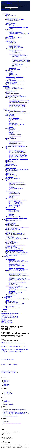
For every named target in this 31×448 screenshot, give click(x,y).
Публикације (9, 177)
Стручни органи (10, 39)
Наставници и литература (15, 134)
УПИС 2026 (3, 319)
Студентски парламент (12, 242)
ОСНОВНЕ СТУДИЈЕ (6, 320)
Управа (8, 29)
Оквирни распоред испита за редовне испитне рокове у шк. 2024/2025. (17, 227)
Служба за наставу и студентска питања (19, 33)
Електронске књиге (14, 189)
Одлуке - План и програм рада (16, 47)
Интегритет (9, 21)
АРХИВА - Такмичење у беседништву (18, 238)
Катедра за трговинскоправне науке (18, 155)
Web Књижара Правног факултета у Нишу (16, 218)
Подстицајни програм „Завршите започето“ (17, 146)
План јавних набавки (11, 301)
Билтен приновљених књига (16, 182)
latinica (7, 9)
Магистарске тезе (10, 171)
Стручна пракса (10, 236)
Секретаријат (9, 30)
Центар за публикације (17, 64)
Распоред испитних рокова (13, 229)
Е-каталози (12, 183)
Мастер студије (10, 115)
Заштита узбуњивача (11, 23)
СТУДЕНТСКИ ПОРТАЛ (7, 315)
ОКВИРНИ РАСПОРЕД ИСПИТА (9, 316)
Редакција (11, 214)
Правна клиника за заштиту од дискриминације (16, 141)
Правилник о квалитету (15, 264)
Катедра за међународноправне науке (18, 159)
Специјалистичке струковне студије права (19, 112)
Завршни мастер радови (15, 125)
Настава (11, 121)
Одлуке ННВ (12, 42)
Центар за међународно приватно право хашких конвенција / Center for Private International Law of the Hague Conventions (21, 61)
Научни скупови (10, 174)
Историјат (8, 24)
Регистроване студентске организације (15, 245)
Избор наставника (7, 402)
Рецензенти (12, 196)
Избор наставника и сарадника (14, 37)
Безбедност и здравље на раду (13, 95)
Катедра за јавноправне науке (16, 151)
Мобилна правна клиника (15, 143)
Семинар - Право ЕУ (11, 175)
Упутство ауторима (14, 192)
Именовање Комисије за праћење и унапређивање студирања (18, 273)
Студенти (5, 219)
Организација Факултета (12, 48)
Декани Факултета (13, 25)
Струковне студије (10, 110)
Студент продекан (10, 241)
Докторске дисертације (15, 136)
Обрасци (11, 120)
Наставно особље (10, 91)
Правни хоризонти (11, 209)
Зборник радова (10, 191)
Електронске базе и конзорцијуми (17, 184)
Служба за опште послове (15, 32)
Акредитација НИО (11, 168)
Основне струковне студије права (17, 111)
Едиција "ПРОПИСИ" (14, 206)
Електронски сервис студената (13, 220)
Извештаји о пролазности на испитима (18, 280)
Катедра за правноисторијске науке (18, 157)
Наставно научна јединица (15, 50)
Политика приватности (12, 18)
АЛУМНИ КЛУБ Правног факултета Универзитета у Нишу (15, 81)
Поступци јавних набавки (12, 302)
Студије (8, 92)
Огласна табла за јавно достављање (15, 84)
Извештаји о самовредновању (16, 266)
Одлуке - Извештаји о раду (15, 46)
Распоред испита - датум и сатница (15, 251)
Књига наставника (11, 161)
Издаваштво (6, 179)
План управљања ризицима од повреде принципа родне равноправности (19, 103)
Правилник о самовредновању (16, 265)
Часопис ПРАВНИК (11, 246)
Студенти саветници (11, 221)
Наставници (9, 160)
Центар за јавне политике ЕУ (19, 57)
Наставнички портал (11, 165)
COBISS (11, 186)
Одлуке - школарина (14, 45)
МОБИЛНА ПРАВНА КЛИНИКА (9, 364)
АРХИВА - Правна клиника (16, 145)
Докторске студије (10, 128)
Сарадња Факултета (11, 71)
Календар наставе (10, 232)
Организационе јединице (12, 93)
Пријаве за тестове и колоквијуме (14, 250)
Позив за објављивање (14, 210)
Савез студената (10, 243)
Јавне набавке (6, 297)
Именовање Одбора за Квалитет (17, 260)
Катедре (14, 51)
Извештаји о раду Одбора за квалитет (18, 269)
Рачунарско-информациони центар (20, 66)
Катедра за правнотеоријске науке (17, 150)
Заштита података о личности (13, 16)
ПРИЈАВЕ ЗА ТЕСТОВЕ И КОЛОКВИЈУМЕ (12, 351)
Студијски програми (14, 118)
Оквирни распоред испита (12, 225)
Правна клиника (16, 52)
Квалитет (5, 256)
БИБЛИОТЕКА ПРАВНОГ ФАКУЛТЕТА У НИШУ (13, 346)
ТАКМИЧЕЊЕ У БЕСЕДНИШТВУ (9, 372)
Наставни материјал (11, 138)
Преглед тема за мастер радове (16, 124)
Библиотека (15, 65)
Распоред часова (10, 224)
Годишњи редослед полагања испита (15, 233)
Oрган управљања (10, 38)
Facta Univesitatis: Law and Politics (14, 216)
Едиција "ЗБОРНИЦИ (14, 205)
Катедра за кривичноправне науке (17, 152)
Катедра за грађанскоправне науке (17, 154)
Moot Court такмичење (11, 247)
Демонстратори (10, 164)
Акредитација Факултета (12, 20)
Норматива (6, 86)
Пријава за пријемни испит (13, 307)
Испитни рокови (13, 123)
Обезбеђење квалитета (11, 89)
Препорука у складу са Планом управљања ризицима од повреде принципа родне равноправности (17, 106)
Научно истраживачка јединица (17, 54)
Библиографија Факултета (12, 207)
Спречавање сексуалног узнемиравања (16, 96)
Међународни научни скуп (13, 178)
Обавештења (12, 78)
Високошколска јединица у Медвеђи (15, 77)
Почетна (5, 13)
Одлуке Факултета (10, 41)
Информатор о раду (11, 15)
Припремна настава (11, 306)
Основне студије (10, 114)
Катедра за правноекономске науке (17, 156)
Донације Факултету (11, 83)
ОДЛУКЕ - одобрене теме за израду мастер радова (13, 342)
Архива (11, 79)
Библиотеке (12, 187)
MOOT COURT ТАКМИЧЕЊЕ (8, 371)
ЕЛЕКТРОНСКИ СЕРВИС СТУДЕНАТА (11, 313)
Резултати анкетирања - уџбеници (17, 278)
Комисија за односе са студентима (14, 286)
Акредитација (6, 380)
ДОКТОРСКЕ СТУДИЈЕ (7, 322)
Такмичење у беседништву (13, 237)
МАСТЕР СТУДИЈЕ (6, 321)
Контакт (11, 197)
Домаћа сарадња (13, 74)
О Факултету (6, 14)
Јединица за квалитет (14, 69)
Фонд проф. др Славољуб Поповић (15, 248)
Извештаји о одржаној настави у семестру (19, 279)
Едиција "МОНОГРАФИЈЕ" (16, 203)
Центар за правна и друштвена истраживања (17, 169)
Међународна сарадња (14, 75)
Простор (8, 70)
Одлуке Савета (13, 43)
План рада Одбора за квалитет (16, 268)
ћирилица (3, 9)
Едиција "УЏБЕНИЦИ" (15, 201)
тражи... (2, 7)
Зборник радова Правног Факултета (18, 200)
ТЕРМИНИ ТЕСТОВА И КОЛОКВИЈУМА (17, 252)
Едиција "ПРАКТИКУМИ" (16, 202)
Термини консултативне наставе (14, 230)
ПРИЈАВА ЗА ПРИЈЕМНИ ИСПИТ (10, 317)
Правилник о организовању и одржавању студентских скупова (16, 254)
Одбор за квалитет (10, 259)
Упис (4, 305)
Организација (6, 385)
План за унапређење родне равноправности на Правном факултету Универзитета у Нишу (19, 100)
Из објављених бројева (14, 193)
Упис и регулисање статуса (16, 119)
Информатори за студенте (15, 292)
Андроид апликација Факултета (14, 239)
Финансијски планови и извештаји (15, 19)
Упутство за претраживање (16, 188)
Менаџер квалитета (11, 294)
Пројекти (8, 173)
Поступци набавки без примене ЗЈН (15, 303)
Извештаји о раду (13, 284)
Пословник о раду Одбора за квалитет (18, 261)
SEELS (11, 73)
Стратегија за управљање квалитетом (18, 262)
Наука (4, 166)
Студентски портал (11, 223)
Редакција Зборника (14, 195)
